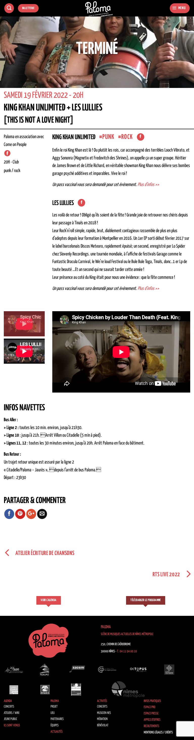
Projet (54, 706)
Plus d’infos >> (148, 184)
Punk (108, 137)
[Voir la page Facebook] (140, 137)
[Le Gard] (14, 689)
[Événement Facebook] (7, 153)
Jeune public (10, 719)
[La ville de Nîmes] (45, 689)
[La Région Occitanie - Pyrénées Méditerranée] (169, 669)
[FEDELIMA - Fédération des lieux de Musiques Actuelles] (45, 669)
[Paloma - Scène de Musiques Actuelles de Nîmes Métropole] (99, 9)
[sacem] (76, 669)
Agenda (8, 701)
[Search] (9, 8)
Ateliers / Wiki (11, 713)
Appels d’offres (152, 720)
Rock (127, 137)
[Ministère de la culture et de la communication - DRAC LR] (76, 689)
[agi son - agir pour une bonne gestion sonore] (14, 669)
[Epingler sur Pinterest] (20, 514)
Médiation (102, 719)
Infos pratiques (152, 701)
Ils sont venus (12, 725)
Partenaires (57, 719)
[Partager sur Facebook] (9, 514)
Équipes (55, 725)
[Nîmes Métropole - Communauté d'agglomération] (128, 689)
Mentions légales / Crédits (158, 732)
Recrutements (151, 726)
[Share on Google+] (31, 514)
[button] (180, 8)
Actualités (57, 731)
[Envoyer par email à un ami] (42, 514)
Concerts (9, 706)
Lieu (53, 713)
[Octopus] (138, 669)
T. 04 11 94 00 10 (127, 651)
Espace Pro (149, 707)
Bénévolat (102, 725)
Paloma (55, 701)
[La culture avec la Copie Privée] (107, 669)
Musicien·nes (104, 713)
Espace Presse (151, 713)
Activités (102, 701)
